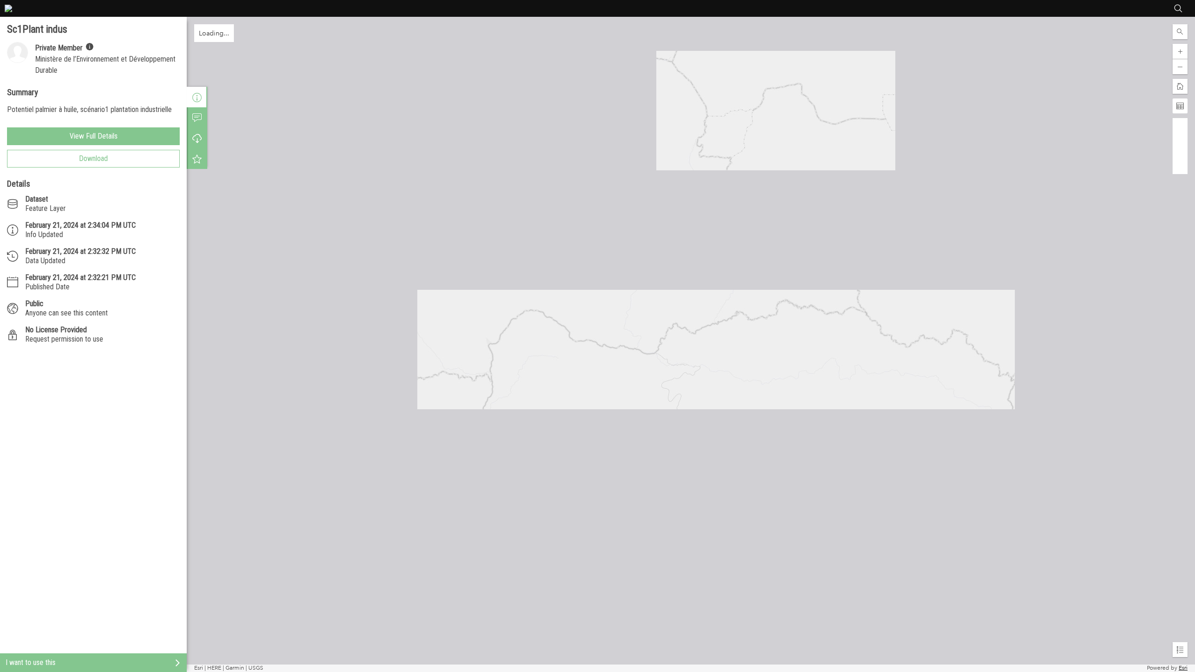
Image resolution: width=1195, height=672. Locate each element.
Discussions (197, 117)
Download (93, 158)
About (197, 97)
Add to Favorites (197, 158)
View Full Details (94, 136)
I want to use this (31, 662)
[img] (89, 46)
